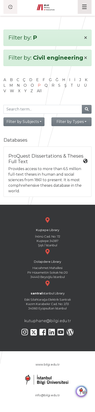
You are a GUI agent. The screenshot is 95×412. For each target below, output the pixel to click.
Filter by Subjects (22, 121)
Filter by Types (70, 121)
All (39, 91)
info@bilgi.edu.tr (47, 395)
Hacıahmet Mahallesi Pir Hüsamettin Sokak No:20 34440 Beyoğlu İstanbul (47, 269)
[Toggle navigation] (85, 7)
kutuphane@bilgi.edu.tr (47, 321)
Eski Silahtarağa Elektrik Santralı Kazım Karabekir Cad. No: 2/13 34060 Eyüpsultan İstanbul (47, 301)
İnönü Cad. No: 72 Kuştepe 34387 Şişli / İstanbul (47, 237)
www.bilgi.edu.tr (48, 364)
